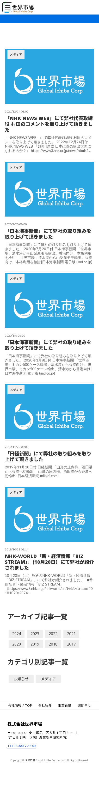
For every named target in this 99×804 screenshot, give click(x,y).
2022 (53, 633)
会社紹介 (45, 705)
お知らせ (21, 679)
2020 (16, 644)
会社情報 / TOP (20, 705)
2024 (16, 633)
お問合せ (84, 705)
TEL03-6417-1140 (21, 746)
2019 (35, 644)
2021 (71, 633)
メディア (48, 679)
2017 (71, 644)
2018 (53, 644)
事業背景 (64, 705)
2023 (35, 633)
